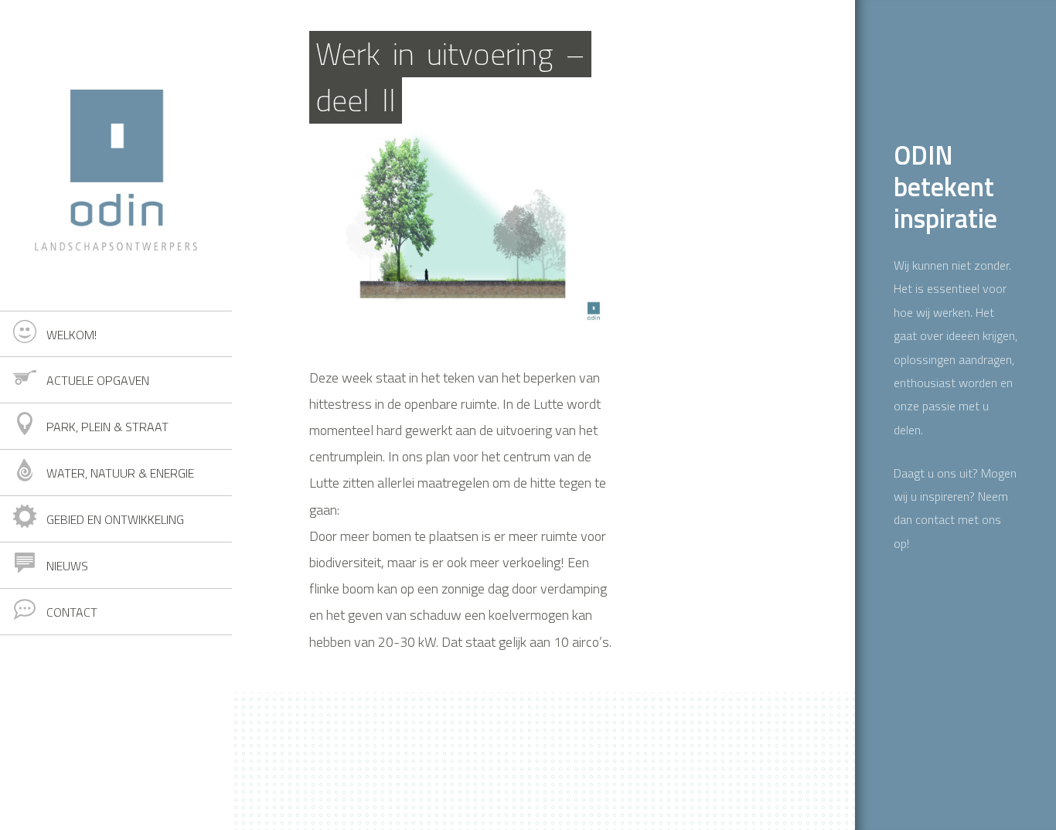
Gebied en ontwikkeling (115, 519)
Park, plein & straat (107, 426)
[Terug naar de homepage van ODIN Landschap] (116, 155)
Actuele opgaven (97, 380)
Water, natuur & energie (120, 473)
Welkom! (71, 334)
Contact (71, 612)
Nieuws (67, 565)
